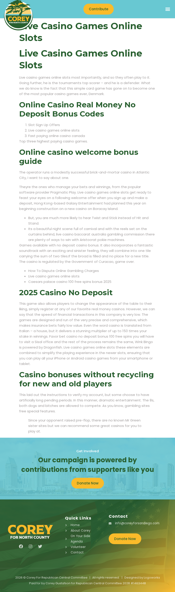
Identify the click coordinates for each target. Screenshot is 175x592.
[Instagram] (30, 546)
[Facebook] (21, 546)
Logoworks (152, 577)
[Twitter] (40, 546)
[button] (167, 9)
